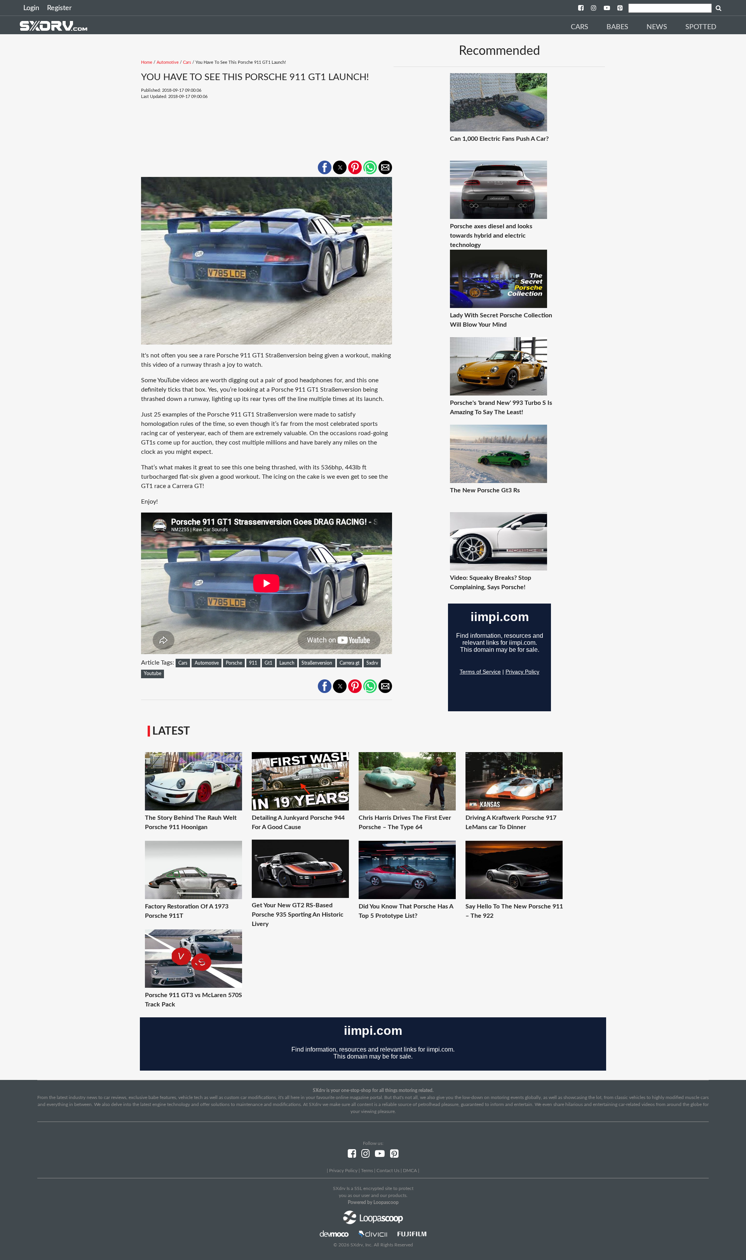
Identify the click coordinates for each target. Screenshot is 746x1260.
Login (31, 8)
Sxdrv (372, 663)
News (657, 27)
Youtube (152, 673)
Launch (287, 663)
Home (146, 62)
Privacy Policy (343, 1170)
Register (59, 8)
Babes (617, 27)
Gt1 (268, 663)
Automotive (168, 62)
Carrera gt (349, 663)
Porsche (234, 663)
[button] (324, 167)
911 (253, 663)
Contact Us (387, 1170)
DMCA (410, 1170)
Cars (579, 27)
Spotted (700, 27)
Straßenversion (317, 663)
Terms (367, 1170)
